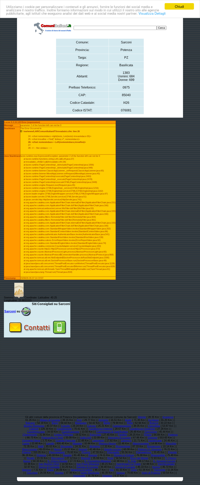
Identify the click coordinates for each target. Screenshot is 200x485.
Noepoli (83, 449)
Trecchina (32, 472)
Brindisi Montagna (34, 425)
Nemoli (58, 449)
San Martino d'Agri (49, 464)
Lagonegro (98, 440)
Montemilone (123, 446)
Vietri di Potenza (151, 472)
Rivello (30, 458)
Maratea (77, 443)
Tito (111, 469)
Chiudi (179, 6)
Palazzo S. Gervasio (150, 449)
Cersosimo (151, 431)
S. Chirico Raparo (57, 461)
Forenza (173, 434)
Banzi (55, 422)
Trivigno (58, 472)
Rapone (92, 455)
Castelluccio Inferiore (100, 428)
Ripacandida (158, 455)
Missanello (67, 446)
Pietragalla (113, 452)
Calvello (65, 425)
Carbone (33, 428)
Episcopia (95, 434)
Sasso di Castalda (49, 466)
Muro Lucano (29, 449)
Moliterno (95, 446)
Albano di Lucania (50, 420)
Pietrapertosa (143, 452)
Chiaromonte (30, 434)
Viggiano (107, 475)
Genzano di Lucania (119, 437)
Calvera (91, 425)
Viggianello (79, 475)
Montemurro (154, 446)
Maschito (171, 443)
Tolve (134, 469)
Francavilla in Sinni (52, 437)
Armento (103, 420)
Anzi (79, 420)
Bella (130, 422)
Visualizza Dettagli (152, 13)
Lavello (50, 443)
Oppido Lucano (112, 449)
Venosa (120, 472)
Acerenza (167, 417)
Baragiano (81, 422)
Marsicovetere (141, 443)
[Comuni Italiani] (53, 27)
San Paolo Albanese (87, 464)
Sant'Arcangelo (166, 464)
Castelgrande (64, 428)
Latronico (126, 440)
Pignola (172, 452)
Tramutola (159, 469)
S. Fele (132, 461)
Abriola (142, 417)
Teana (50, 469)
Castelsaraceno (70, 431)
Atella (128, 420)
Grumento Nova (31, 440)
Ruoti (110, 458)
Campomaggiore (122, 425)
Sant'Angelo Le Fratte (128, 464)
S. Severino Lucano (164, 461)
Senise (156, 466)
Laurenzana (155, 440)
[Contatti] (37, 336)
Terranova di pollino (81, 469)
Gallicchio (85, 437)
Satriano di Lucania (87, 466)
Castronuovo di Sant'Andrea (112, 431)
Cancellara (154, 425)
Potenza (41, 455)
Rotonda (85, 458)
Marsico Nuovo (107, 443)
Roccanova (57, 458)
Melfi (41, 446)
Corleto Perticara (63, 434)
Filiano (147, 434)
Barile (107, 422)
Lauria (25, 443)
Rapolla (67, 455)
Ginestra (152, 437)
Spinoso (26, 469)
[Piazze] (26, 311)
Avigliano (153, 420)
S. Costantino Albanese (97, 461)
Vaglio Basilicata (89, 472)
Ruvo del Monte (139, 458)
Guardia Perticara (65, 440)
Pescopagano (57, 452)
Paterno (26, 452)
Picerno (86, 452)
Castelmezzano (36, 431)
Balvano (30, 422)
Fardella (122, 434)
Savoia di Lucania (125, 466)
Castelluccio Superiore (142, 428)
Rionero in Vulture (124, 455)
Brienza (154, 422)
